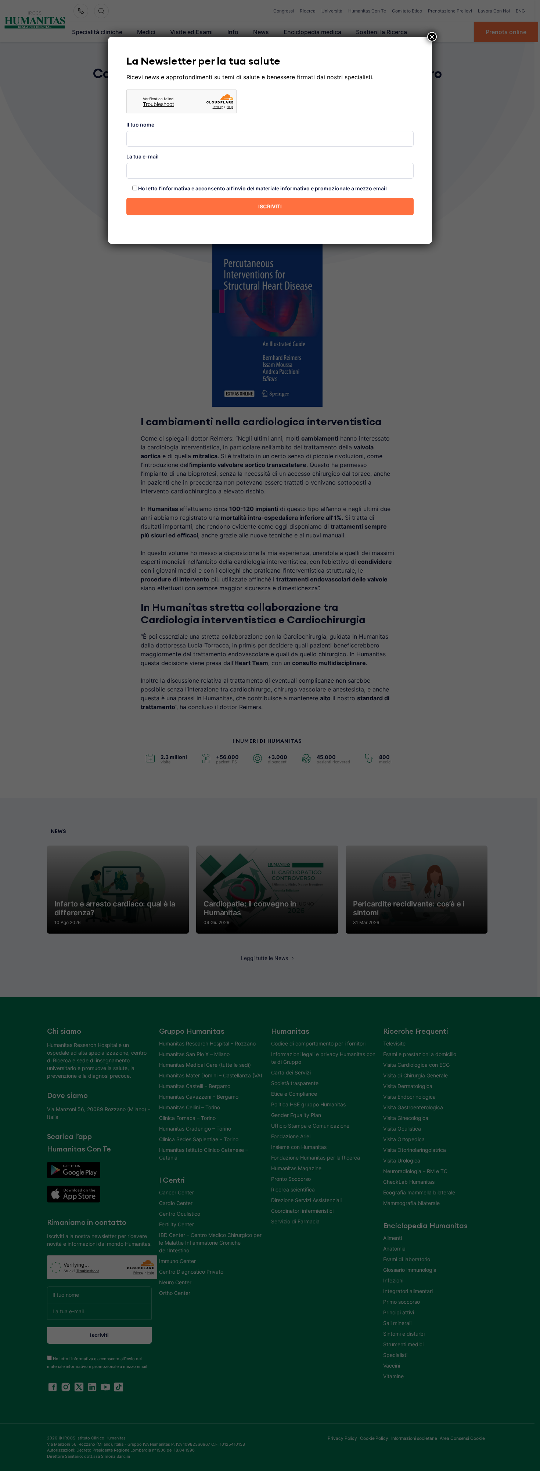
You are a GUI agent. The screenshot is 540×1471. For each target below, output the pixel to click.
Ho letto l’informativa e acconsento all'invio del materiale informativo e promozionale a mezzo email (262, 188)
